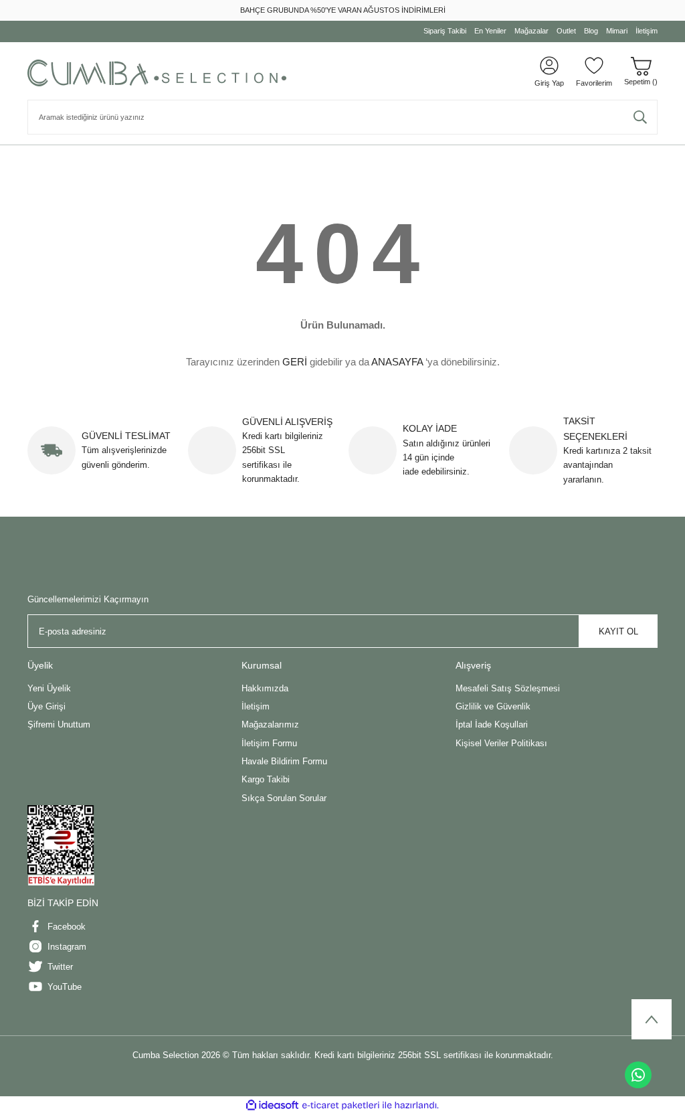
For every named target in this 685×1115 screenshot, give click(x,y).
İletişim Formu (269, 743)
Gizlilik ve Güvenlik (493, 706)
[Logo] (156, 73)
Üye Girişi (46, 706)
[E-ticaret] (341, 1105)
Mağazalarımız (270, 724)
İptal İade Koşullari (492, 724)
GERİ (294, 361)
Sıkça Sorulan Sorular (283, 798)
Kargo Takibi (265, 779)
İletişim (255, 706)
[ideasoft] (272, 1106)
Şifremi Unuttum (58, 724)
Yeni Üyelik (49, 688)
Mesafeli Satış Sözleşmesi (508, 688)
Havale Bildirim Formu (284, 761)
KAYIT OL (618, 631)
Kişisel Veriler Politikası (501, 743)
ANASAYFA (397, 361)
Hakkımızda (264, 688)
